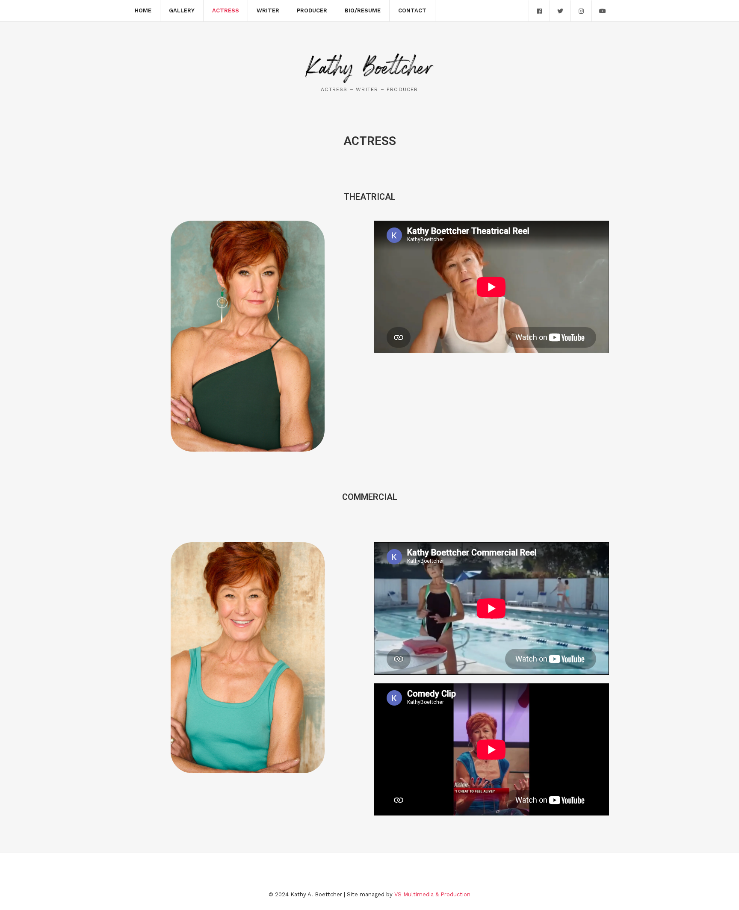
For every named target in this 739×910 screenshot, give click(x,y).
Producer (312, 10)
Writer (268, 10)
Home (143, 10)
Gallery (182, 10)
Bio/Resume (363, 10)
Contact (412, 10)
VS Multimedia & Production (432, 894)
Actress (225, 10)
